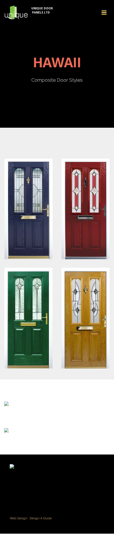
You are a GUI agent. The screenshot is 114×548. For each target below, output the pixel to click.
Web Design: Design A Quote (31, 518)
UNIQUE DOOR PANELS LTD (42, 10)
